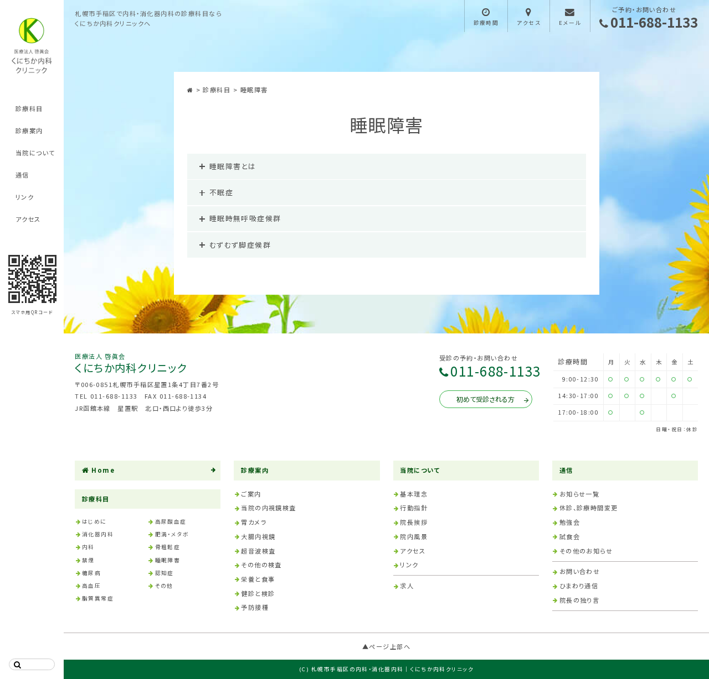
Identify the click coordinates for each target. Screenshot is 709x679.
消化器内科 (98, 534)
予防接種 (255, 607)
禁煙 (88, 560)
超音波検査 (258, 550)
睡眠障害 (168, 560)
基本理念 (414, 493)
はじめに (94, 521)
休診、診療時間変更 (588, 507)
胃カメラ (253, 522)
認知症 (164, 573)
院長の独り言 (579, 600)
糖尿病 (91, 573)
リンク (25, 196)
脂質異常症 (98, 598)
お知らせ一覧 (579, 493)
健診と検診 (258, 593)
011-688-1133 (654, 23)
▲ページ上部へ (386, 646)
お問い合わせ (579, 571)
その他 (164, 585)
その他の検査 (261, 564)
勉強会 (569, 522)
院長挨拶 (414, 522)
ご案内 (251, 493)
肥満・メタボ (172, 534)
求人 (407, 585)
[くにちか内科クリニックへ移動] (191, 89)
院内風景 (414, 536)
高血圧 (91, 585)
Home (103, 470)
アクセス (28, 219)
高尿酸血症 (171, 521)
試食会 (569, 536)
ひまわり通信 (579, 585)
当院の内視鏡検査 (268, 507)
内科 (88, 547)
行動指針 (414, 507)
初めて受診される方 (485, 399)
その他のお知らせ (586, 550)
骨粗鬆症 (168, 547)
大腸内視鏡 (258, 536)
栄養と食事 (258, 578)
